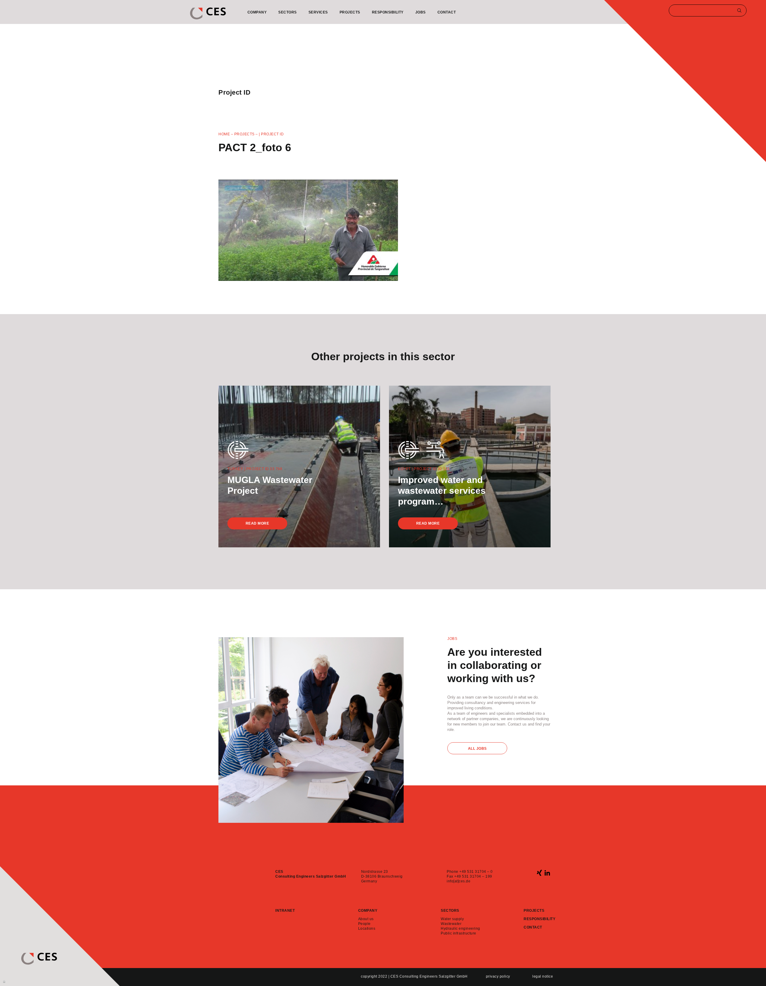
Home (224, 134)
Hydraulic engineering (460, 928)
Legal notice (542, 976)
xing (539, 872)
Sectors (287, 12)
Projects (350, 12)
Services (318, 12)
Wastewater (451, 924)
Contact (446, 12)
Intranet (285, 910)
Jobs (420, 12)
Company (257, 12)
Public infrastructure (458, 933)
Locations (367, 928)
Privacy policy (498, 976)
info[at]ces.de (458, 881)
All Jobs (477, 748)
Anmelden (4, 981)
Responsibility (388, 12)
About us (366, 919)
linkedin (547, 872)
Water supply (452, 919)
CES (208, 13)
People (364, 924)
